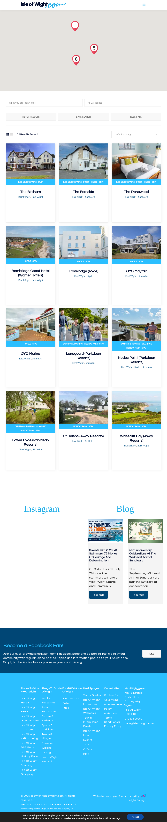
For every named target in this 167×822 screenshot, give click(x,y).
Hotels (27, 261)
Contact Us (111, 695)
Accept (135, 816)
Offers (87, 749)
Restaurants (70, 698)
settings (116, 818)
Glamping (147, 344)
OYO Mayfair (136, 271)
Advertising (111, 700)
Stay (40, 182)
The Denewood (136, 192)
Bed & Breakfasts (27, 182)
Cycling (46, 752)
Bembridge (24, 196)
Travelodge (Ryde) (83, 271)
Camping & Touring (73, 344)
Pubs (65, 708)
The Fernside (83, 192)
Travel (87, 744)
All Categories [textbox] (95, 102)
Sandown (90, 196)
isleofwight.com (53, 796)
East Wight (37, 196)
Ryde (90, 276)
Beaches (47, 743)
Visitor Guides (92, 695)
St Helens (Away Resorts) (83, 436)
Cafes (66, 703)
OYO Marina (30, 354)
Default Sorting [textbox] (123, 134)
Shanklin (143, 276)
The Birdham (30, 192)
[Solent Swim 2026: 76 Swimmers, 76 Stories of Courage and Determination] (105, 531)
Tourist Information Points (90, 722)
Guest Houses (90, 182)
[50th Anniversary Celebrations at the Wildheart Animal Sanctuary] (145, 531)
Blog (86, 754)
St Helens (147, 367)
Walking (47, 748)
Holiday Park (91, 344)
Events (87, 740)
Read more (98, 594)
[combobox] (122, 103)
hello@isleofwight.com (139, 723)
